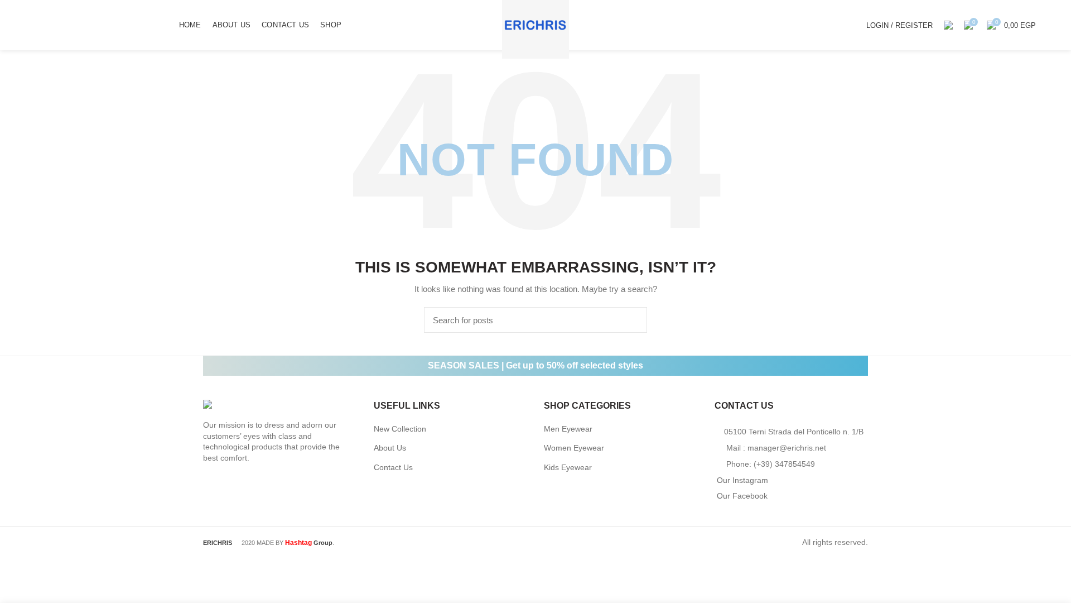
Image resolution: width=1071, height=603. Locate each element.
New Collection (400, 428)
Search (632, 320)
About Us (390, 447)
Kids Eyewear (568, 467)
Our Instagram (742, 480)
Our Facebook (742, 495)
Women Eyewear (574, 447)
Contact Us (393, 467)
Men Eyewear (568, 428)
